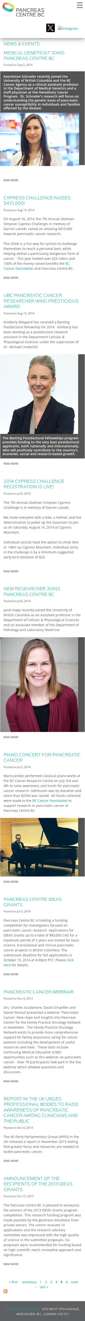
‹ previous (29, 1282)
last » (44, 1287)
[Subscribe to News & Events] (5, 1292)
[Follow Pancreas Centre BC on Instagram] (68, 28)
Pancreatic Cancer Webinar (39, 992)
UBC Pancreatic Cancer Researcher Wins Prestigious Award (41, 301)
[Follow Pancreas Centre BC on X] (50, 28)
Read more (12, 180)
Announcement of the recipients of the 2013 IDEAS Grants (38, 1184)
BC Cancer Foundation (50, 800)
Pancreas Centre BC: (23, 1309)
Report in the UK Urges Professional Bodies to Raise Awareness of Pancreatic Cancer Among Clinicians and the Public (41, 1110)
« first (13, 1282)
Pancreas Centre (23, 9)
